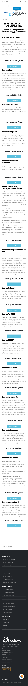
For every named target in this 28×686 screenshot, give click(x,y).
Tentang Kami (6, 622)
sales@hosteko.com (6, 667)
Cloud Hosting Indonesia (8, 568)
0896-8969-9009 (5, 654)
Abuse (4, 633)
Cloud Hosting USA (7, 565)
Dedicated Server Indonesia (9, 582)
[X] (23, 1)
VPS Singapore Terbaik (8, 579)
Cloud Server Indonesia (8, 595)
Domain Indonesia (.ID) (8, 562)
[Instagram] (25, 1)
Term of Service (6, 631)
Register (3, 1)
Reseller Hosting (6, 601)
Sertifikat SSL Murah (7, 609)
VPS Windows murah (8, 576)
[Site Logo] (5, 12)
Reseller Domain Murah (8, 603)
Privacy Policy (6, 628)
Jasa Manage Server (7, 612)
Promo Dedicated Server (8, 592)
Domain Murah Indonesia (9, 559)
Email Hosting (6, 598)
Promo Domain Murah (8, 589)
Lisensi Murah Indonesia (9, 606)
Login (7, 1)
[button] (3, 9)
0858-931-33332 (5, 652)
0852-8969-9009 (5, 651)
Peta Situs (5, 625)
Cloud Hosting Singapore (8, 570)
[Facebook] (20, 1)
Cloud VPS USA (6, 573)
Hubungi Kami (6, 619)
